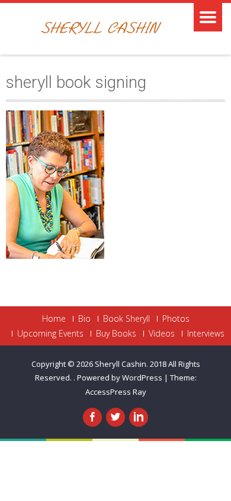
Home (54, 319)
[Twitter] (115, 417)
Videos (162, 334)
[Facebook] (92, 417)
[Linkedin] (138, 417)
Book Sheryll (126, 319)
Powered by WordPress (119, 377)
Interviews (205, 334)
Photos (176, 319)
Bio (84, 319)
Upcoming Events (50, 334)
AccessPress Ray (115, 391)
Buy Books (116, 334)
